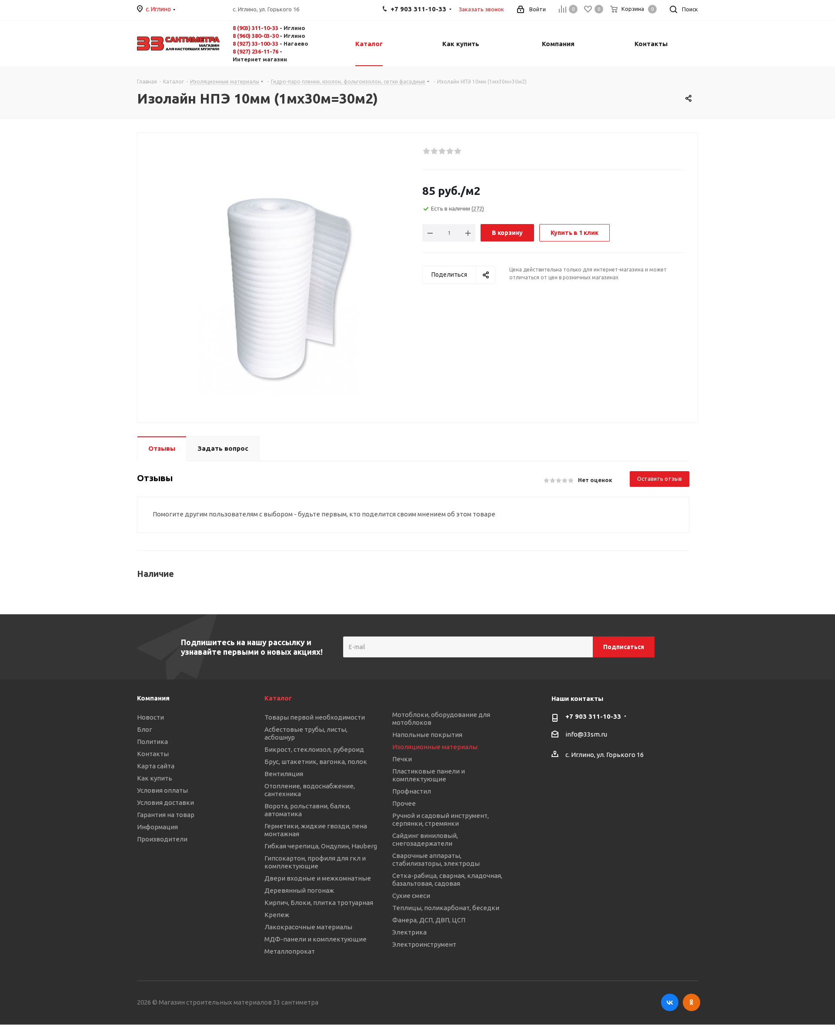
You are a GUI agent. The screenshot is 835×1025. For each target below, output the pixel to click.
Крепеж (276, 914)
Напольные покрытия (427, 734)
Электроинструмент (424, 944)
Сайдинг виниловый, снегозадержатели (425, 839)
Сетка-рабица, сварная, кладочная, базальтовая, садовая (447, 879)
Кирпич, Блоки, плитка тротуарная (318, 902)
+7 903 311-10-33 (593, 716)
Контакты (153, 753)
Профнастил (411, 791)
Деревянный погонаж (299, 890)
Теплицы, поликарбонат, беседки (445, 907)
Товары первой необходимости (314, 717)
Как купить (154, 778)
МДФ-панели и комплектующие (315, 939)
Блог (144, 729)
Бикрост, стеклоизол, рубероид (314, 749)
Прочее (404, 803)
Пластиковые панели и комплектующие (428, 775)
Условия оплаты (162, 790)
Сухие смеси (411, 895)
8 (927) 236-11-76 (255, 51)
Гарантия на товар (165, 814)
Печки (402, 759)
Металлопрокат (289, 951)
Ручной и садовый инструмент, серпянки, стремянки (440, 819)
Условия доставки (165, 802)
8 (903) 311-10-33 (255, 28)
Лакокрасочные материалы (308, 927)
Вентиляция (283, 773)
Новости (150, 717)
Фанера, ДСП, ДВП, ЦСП (428, 920)
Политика (152, 741)
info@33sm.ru (586, 734)
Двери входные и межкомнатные (317, 878)
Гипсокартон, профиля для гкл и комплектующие (315, 862)
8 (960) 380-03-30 (255, 36)
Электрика (409, 932)
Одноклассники (691, 1002)
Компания (153, 698)
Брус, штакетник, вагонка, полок (315, 761)
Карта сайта (155, 766)
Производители (162, 839)
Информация (157, 827)
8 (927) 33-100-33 (255, 43)
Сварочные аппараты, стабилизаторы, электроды (436, 859)
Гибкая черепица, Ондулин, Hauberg (320, 846)
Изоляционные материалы (435, 746)
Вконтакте (669, 1002)
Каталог (278, 698)
